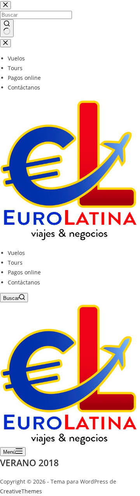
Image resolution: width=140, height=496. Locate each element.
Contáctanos (24, 282)
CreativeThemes (21, 491)
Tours (15, 262)
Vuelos (16, 253)
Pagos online (24, 272)
